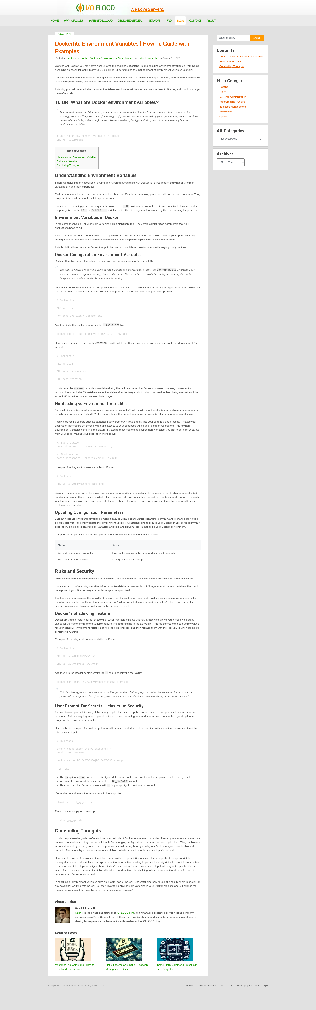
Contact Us (226, 985)
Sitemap (241, 985)
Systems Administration (103, 57)
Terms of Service (206, 985)
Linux (222, 91)
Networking (225, 111)
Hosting (223, 86)
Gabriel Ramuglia (148, 57)
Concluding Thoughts (68, 165)
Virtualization (125, 57)
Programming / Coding (232, 101)
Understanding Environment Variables (77, 157)
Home (189, 985)
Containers (72, 57)
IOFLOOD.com (125, 912)
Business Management (232, 106)
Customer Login (258, 985)
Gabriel (79, 912)
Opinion (223, 116)
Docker (84, 57)
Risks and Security (67, 161)
